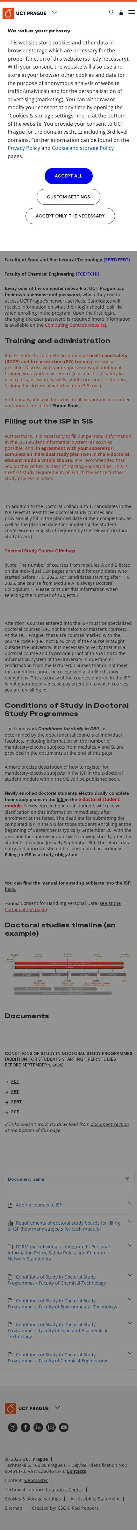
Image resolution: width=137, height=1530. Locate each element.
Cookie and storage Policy (83, 147)
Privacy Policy (24, 147)
